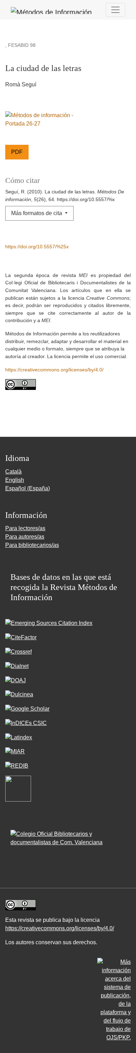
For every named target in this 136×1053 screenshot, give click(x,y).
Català (13, 472)
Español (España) (27, 488)
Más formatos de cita (37, 213)
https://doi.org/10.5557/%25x (37, 246)
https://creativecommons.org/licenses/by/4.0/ (54, 369)
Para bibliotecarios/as (32, 545)
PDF (17, 152)
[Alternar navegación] (115, 10)
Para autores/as (24, 537)
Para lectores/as (25, 528)
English (14, 480)
